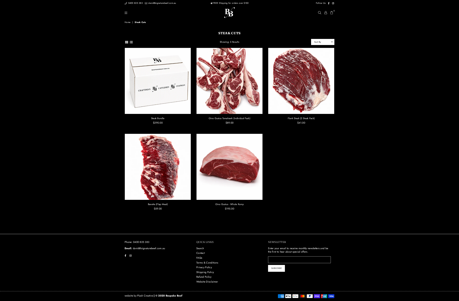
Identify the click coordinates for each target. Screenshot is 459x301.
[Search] (319, 12)
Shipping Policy (205, 272)
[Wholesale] (326, 12)
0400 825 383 (135, 3)
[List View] (131, 41)
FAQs (199, 258)
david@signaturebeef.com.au (162, 3)
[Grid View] (127, 41)
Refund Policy (204, 277)
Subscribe (276, 268)
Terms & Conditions (207, 262)
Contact (200, 253)
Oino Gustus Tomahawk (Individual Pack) (229, 118)
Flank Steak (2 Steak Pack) (301, 118)
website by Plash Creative (139, 295)
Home (127, 22)
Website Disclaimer (207, 281)
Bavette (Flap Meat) (158, 204)
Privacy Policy (204, 267)
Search (200, 248)
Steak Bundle (157, 118)
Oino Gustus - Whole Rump (229, 204)
